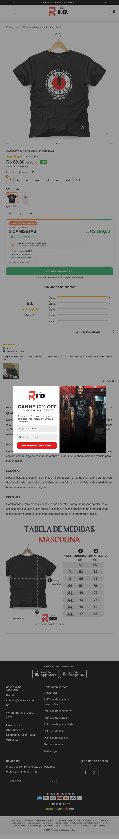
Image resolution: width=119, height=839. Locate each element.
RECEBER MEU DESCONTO (37, 445)
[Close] (102, 390)
